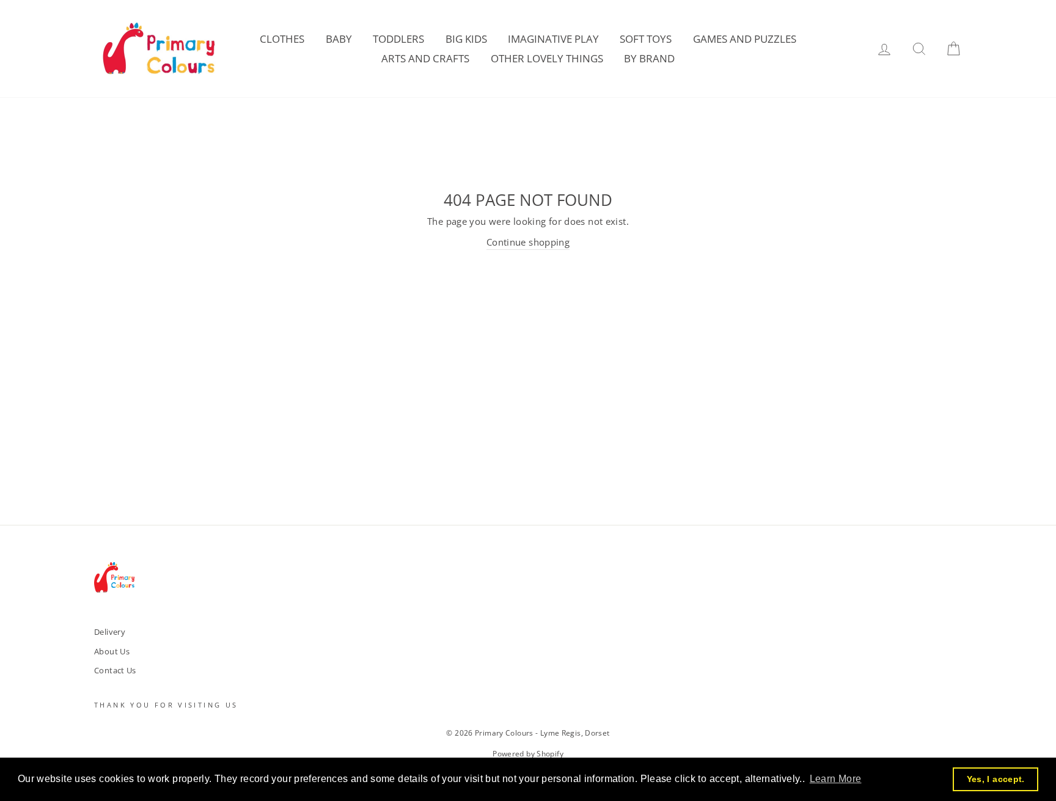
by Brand (649, 58)
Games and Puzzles (744, 39)
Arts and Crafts (425, 58)
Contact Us (115, 670)
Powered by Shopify (528, 753)
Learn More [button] (836, 779)
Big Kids (466, 39)
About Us (112, 651)
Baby (339, 39)
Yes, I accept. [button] (996, 779)
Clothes (282, 39)
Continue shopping (528, 242)
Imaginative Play (553, 39)
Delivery (109, 631)
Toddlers (398, 39)
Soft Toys (646, 39)
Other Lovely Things (547, 58)
